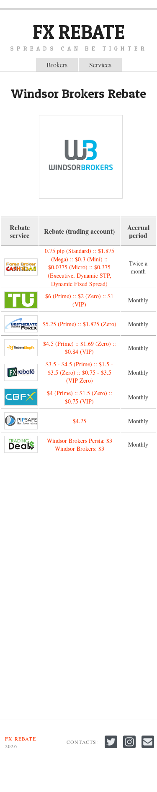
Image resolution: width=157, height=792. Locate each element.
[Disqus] (78, 597)
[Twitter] (112, 748)
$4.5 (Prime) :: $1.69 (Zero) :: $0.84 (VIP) (79, 348)
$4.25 (79, 421)
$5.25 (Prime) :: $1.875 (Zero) (79, 324)
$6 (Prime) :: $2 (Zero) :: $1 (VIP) (79, 300)
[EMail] (147, 748)
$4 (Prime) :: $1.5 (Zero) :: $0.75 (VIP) (79, 397)
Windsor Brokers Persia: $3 (79, 441)
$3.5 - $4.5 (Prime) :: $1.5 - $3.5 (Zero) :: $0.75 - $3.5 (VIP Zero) (79, 372)
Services (100, 64)
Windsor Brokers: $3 (79, 448)
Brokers (56, 64)
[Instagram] (130, 748)
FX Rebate (79, 31)
